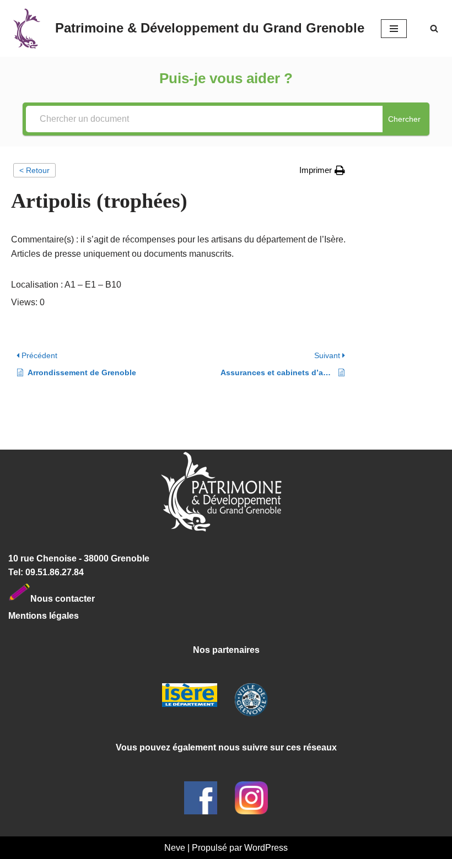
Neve (174, 847)
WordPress (266, 847)
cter (87, 598)
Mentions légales (43, 615)
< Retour (34, 170)
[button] (322, 170)
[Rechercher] (434, 28)
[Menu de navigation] (394, 28)
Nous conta (54, 598)
